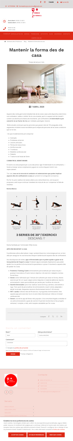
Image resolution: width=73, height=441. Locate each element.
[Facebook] (49, 317)
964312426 (11, 30)
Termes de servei (46, 350)
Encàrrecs (58, 34)
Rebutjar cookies (56, 435)
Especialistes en (17, 34)
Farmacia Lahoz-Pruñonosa (14, 41)
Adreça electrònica (45, 332)
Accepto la (18, 348)
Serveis (26, 34)
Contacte (66, 34)
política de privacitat (21, 348)
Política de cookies (59, 429)
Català (51, 2)
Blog (51, 34)
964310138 (11, 28)
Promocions (35, 34)
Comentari (10, 340)
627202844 (11, 6)
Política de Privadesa (33, 350)
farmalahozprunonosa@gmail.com (30, 6)
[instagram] (45, 2)
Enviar (13, 354)
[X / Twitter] (53, 316)
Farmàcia (6, 34)
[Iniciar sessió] (58, 2)
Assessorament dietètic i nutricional (16, 416)
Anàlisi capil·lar (9, 406)
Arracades (8, 413)
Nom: (8, 332)
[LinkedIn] (61, 317)
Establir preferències (36, 435)
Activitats (44, 34)
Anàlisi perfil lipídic (10, 409)
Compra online (36, 38)
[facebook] (41, 2)
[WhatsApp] (57, 317)
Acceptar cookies (17, 435)
